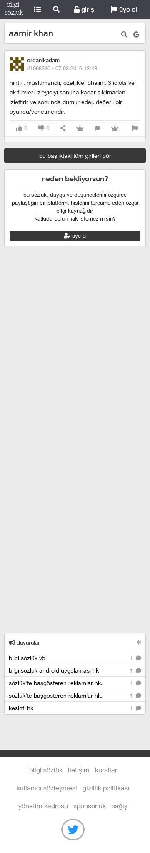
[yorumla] (97, 128)
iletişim (79, 770)
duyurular (27, 643)
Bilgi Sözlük (14, 9)
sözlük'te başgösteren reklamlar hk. (72, 682)
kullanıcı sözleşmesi (47, 788)
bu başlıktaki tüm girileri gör (75, 155)
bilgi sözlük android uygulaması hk (72, 670)
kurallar (106, 770)
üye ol (127, 9)
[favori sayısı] (80, 128)
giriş (87, 9)
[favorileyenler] (115, 128)
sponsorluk (89, 806)
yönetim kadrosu (43, 806)
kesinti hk (72, 707)
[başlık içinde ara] (124, 34)
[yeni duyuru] (139, 642)
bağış (119, 806)
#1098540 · (62, 68)
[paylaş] (63, 128)
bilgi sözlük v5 (72, 657)
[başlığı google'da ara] (136, 34)
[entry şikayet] (135, 128)
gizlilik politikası (106, 788)
